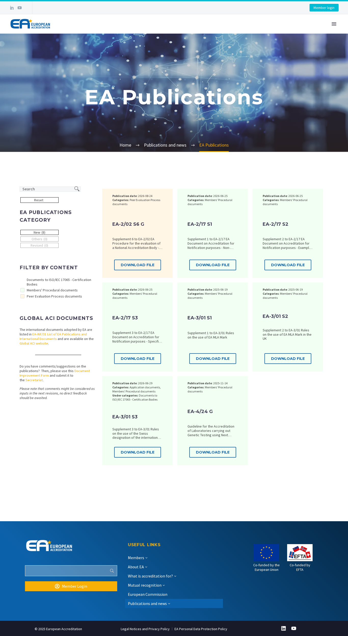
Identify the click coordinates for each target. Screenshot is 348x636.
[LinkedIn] (12, 8)
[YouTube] (19, 8)
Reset (38, 200)
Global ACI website (34, 343)
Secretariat (34, 380)
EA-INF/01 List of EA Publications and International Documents (53, 336)
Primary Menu (334, 24)
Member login (324, 7)
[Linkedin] (283, 628)
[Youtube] (294, 628)
